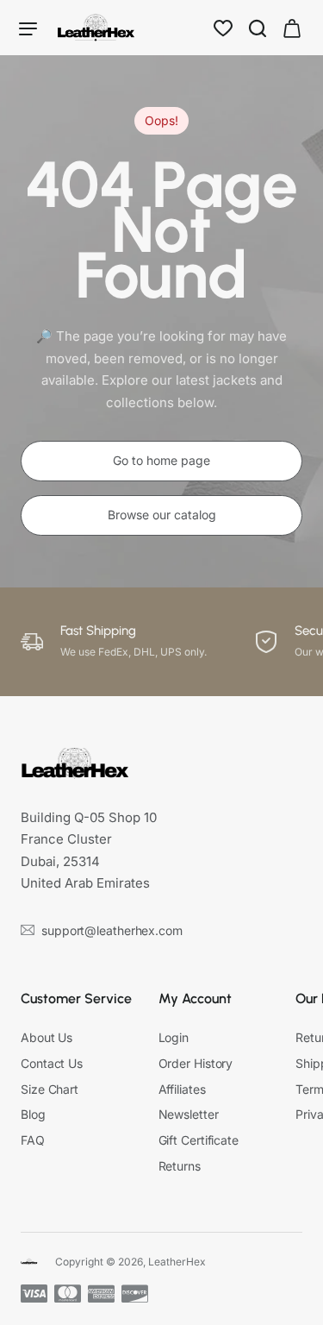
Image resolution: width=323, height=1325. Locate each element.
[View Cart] (292, 27)
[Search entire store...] (257, 27)
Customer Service (76, 998)
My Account (195, 998)
